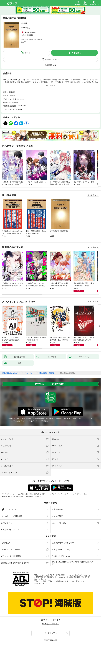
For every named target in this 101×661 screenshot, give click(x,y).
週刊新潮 (24, 23)
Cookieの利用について (61, 556)
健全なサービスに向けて (62, 549)
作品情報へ (49, 65)
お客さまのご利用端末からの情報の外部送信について (73, 563)
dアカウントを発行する (50, 620)
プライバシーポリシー (10, 549)
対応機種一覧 (57, 509)
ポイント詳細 (27, 35)
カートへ (28, 53)
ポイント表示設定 (59, 523)
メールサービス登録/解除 (11, 516)
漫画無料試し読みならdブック (11, 373)
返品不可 (23, 42)
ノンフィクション (18, 99)
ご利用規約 (6, 543)
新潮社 (12, 96)
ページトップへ (50, 633)
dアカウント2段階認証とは (12, 556)
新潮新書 (15, 102)
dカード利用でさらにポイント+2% (31, 39)
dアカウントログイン (10, 530)
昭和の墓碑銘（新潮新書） (47, 373)
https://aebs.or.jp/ (41, 583)
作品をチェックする (52, 59)
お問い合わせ (6, 523)
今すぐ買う (76, 53)
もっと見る (92, 195)
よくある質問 (57, 516)
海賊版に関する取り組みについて (15, 563)
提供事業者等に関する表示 (63, 543)
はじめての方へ (11, 509)
